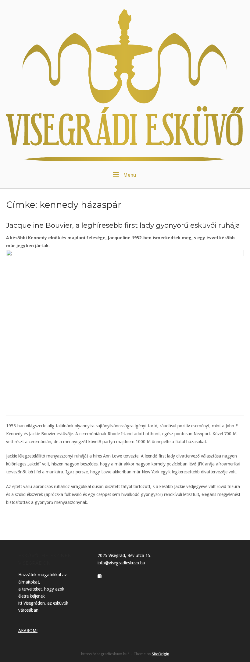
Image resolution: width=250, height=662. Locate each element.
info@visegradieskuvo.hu (121, 562)
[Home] (125, 84)
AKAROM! (28, 630)
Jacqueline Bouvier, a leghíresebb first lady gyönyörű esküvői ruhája (123, 225)
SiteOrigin (160, 654)
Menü (129, 175)
